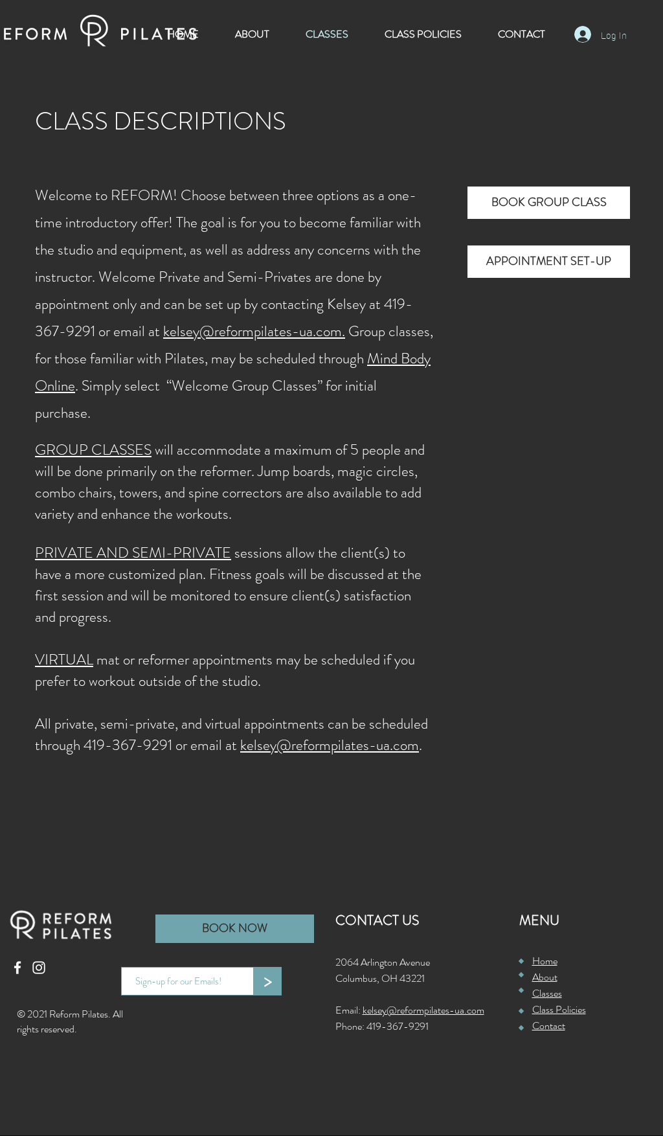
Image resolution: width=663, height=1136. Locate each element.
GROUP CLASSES (93, 449)
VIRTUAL (64, 659)
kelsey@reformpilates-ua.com (329, 745)
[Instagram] (38, 967)
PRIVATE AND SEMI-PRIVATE (133, 552)
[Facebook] (17, 967)
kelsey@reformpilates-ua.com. (254, 331)
